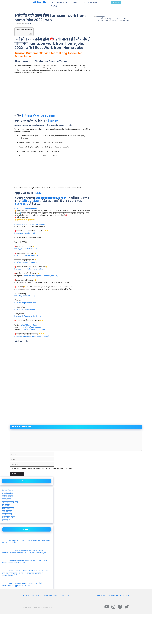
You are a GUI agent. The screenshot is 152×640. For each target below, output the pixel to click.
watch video (101, 595)
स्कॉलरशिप (6, 520)
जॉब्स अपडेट (76, 3)
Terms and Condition (51, 595)
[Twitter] (126, 607)
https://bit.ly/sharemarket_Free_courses (29, 224)
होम (51, 3)
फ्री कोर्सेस (54, 6)
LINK (38, 193)
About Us (26, 595)
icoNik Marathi (38, 2)
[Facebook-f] (120, 607)
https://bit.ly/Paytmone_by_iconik (27, 316)
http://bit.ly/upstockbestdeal (25, 303)
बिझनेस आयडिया (63, 3)
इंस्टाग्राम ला (21, 204)
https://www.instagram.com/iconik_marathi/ (41, 276)
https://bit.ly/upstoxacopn (30, 325)
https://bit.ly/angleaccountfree (32, 329)
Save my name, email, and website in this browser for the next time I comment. (42, 468)
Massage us (124, 595)
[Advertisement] (52, 95)
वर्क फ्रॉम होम (100, 17)
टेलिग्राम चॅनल (30, 201)
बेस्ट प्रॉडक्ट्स (7, 511)
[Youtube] (107, 607)
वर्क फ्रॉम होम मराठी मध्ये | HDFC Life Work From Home (112, 21)
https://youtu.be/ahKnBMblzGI (25, 208)
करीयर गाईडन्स (7, 496)
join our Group (113, 595)
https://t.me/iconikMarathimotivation (28, 269)
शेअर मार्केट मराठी (90, 3)
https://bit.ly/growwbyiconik (24, 309)
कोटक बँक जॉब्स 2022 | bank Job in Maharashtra (111, 19)
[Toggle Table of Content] (30, 33)
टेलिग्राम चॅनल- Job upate (38, 116)
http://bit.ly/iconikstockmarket (25, 262)
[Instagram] (113, 607)
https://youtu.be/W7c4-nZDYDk (26, 249)
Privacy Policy (36, 595)
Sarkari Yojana (7, 490)
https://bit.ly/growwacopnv (31, 327)
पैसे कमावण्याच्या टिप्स (10, 502)
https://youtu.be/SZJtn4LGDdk (25, 233)
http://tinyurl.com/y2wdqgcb (25, 296)
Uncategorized (7, 493)
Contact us (65, 595)
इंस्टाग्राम (53, 121)
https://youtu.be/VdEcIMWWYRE (26, 255)
